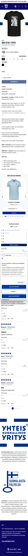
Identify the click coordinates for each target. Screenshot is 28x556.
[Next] (25, 196)
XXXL (22, 59)
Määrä (3, 71)
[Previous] (2, 196)
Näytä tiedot (20, 282)
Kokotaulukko (22, 56)
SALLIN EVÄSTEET (14, 286)
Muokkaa (13, 291)
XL (14, 59)
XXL (18, 59)
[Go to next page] (18, 408)
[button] (2, 6)
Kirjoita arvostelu (14, 245)
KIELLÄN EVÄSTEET (14, 296)
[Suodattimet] (2, 255)
